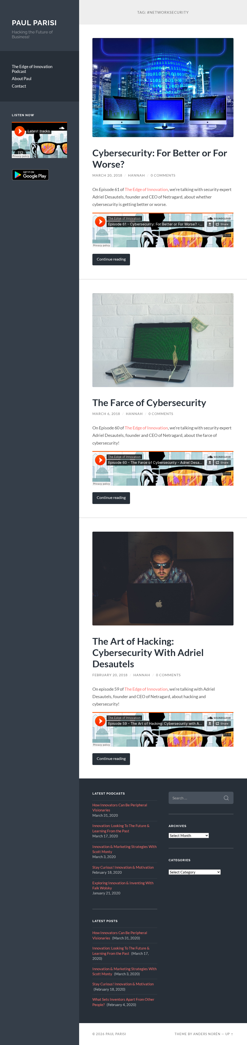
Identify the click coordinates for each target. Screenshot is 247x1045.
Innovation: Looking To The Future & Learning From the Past (121, 828)
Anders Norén (206, 1034)
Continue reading (111, 259)
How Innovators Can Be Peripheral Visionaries (119, 807)
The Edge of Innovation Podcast (32, 69)
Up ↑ (229, 1034)
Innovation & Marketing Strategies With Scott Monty (124, 849)
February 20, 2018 (110, 675)
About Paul (21, 78)
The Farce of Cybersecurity (149, 402)
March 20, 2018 (107, 175)
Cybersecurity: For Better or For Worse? (159, 158)
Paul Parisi (34, 23)
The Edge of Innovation (146, 189)
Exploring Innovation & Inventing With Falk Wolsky (122, 885)
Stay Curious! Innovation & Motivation (123, 867)
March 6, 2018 (106, 414)
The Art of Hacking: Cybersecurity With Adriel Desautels (148, 652)
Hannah (136, 175)
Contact (19, 86)
